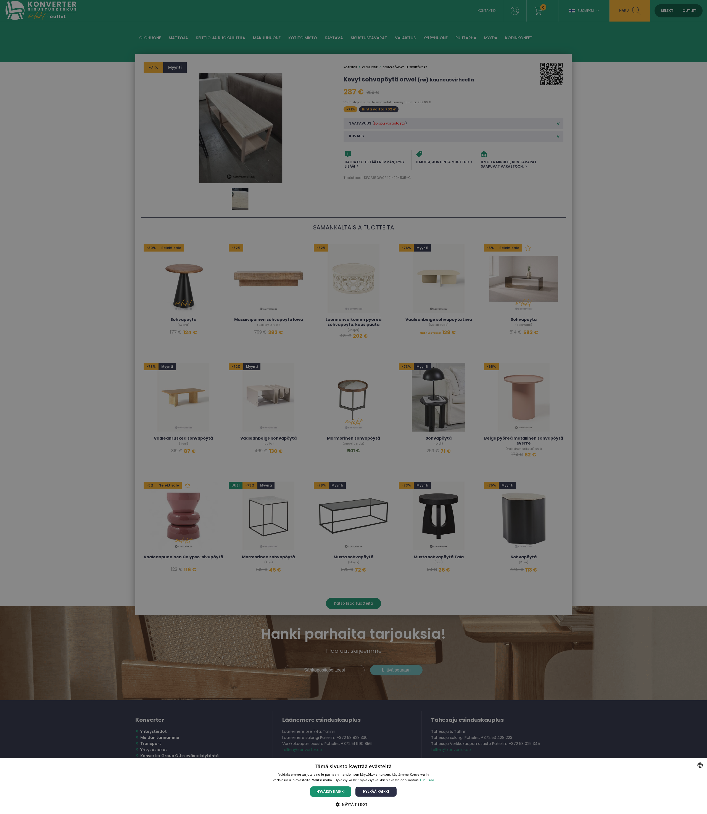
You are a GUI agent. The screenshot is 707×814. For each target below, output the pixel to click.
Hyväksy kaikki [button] (330, 791)
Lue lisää (427, 780)
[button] (353, 804)
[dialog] (353, 786)
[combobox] (700, 765)
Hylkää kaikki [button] (376, 791)
